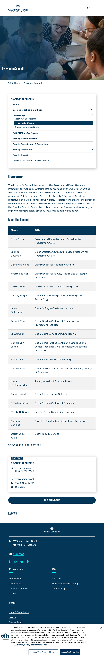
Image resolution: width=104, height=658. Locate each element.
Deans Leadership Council (27, 127)
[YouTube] (21, 562)
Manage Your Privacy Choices (43, 652)
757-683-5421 (22, 479)
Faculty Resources (22, 149)
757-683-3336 (22, 483)
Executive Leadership (25, 118)
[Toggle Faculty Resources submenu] (92, 149)
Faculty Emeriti (21, 155)
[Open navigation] (94, 8)
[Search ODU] (88, 8)
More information (39, 645)
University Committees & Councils (31, 160)
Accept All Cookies (70, 652)
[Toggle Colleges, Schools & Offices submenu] (92, 110)
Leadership (19, 115)
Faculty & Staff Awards (25, 138)
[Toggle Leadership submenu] (92, 115)
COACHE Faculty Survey (25, 133)
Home (17, 83)
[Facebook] (10, 562)
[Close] (101, 628)
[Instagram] (15, 562)
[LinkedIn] (28, 562)
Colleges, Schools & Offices (27, 110)
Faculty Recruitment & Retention (30, 144)
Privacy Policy (23, 645)
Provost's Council (26, 123)
